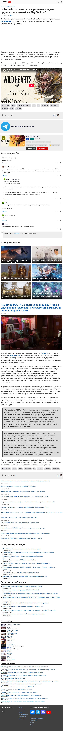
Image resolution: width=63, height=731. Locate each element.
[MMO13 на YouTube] (48, 712)
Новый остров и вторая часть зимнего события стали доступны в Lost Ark (23, 614)
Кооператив (5, 108)
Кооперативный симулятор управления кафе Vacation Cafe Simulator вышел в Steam (25, 507)
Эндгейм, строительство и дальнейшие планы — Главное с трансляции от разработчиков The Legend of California (16, 296)
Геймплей (18, 108)
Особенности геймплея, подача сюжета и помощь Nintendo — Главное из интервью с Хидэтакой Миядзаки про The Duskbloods (15, 260)
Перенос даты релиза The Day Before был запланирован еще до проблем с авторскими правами (30, 593)
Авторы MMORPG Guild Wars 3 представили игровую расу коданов (20, 522)
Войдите (16, 233)
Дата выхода (56, 468)
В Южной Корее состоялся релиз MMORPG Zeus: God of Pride (16, 689)
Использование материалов (36, 718)
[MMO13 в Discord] (43, 712)
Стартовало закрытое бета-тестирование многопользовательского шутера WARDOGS (25, 481)
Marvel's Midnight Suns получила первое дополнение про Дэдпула (21, 548)
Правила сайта (33, 720)
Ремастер (47, 468)
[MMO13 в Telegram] (37, 712)
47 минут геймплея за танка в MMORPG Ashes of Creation (19, 560)
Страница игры (31, 148)
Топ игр (20, 712)
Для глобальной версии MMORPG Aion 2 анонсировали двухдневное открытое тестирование (24, 666)
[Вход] (61, 2)
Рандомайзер (22, 718)
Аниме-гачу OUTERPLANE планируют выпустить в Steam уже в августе (21, 538)
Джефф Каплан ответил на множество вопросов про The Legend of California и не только (15, 278)
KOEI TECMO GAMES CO (24, 105)
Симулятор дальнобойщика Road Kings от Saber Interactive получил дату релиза (21, 684)
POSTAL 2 (44, 353)
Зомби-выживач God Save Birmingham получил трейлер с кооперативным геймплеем (25, 533)
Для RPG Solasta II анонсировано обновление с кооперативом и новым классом (21, 695)
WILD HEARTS (6, 21)
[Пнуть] (8, 115)
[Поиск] (56, 2)
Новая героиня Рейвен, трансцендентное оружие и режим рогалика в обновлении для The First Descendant (31, 512)
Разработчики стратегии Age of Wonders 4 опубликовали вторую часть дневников (26, 603)
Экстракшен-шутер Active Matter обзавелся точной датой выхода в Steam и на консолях (23, 701)
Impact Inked (28, 468)
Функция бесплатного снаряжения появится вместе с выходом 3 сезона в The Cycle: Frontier (29, 610)
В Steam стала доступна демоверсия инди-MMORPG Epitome (18, 486)
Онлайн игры (22, 710)
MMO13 (20, 707)
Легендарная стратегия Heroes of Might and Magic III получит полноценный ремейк (22, 672)
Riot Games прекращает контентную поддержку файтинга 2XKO (19, 517)
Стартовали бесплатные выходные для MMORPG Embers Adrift (21, 590)
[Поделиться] (12, 115)
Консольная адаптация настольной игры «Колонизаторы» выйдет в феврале (25, 576)
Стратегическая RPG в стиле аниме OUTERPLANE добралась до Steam (19, 692)
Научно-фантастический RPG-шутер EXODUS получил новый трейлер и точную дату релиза (24, 698)
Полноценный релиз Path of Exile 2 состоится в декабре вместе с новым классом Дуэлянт (23, 675)
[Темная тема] (58, 2)
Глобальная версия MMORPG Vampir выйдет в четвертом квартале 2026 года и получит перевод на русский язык (29, 681)
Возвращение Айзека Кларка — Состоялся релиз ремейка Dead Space (23, 556)
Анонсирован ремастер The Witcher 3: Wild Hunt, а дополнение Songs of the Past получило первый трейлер (28, 669)
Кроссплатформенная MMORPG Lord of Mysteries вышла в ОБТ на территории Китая (25, 496)
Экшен (13, 105)
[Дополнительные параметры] (61, 115)
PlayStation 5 (45, 105)
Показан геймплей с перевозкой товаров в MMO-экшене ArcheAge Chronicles (23, 491)
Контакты (32, 722)
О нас (31, 724)
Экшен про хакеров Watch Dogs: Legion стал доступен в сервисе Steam (23, 606)
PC (38, 105)
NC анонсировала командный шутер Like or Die (13, 678)
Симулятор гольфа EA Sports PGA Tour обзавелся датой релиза (21, 572)
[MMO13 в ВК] (32, 712)
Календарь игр (22, 716)
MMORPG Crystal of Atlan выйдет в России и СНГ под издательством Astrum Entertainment (47, 279)
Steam (13, 358)
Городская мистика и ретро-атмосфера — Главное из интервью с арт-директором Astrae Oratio (47, 260)
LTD (34, 105)
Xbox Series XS (54, 105)
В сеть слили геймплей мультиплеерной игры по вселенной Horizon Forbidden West (26, 563)
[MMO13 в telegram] (20, 130)
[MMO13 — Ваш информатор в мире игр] (7, 2)
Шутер (20, 468)
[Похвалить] (2, 115)
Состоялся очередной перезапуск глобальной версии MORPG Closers (18, 686)
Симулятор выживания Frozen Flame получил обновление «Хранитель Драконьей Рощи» (28, 552)
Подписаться (43, 148)
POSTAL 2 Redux (14, 355)
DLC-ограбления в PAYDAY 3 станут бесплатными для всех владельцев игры (23, 528)
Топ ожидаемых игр (23, 714)
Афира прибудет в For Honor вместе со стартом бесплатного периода (22, 586)
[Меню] (2, 1)
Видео (11, 108)
